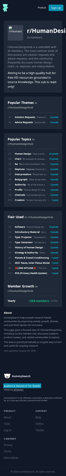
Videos (40, 423)
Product (42, 7)
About (7, 417)
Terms (7, 451)
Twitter (40, 430)
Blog (38, 417)
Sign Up (56, 8)
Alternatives (11, 457)
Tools (7, 423)
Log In (8, 430)
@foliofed (18, 389)
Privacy (8, 445)
